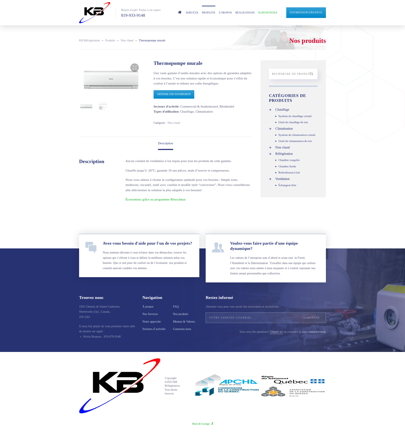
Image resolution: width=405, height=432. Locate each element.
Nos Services (150, 314)
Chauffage (282, 109)
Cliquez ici (276, 331)
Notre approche (151, 321)
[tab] (165, 143)
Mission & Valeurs (184, 321)
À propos (225, 12)
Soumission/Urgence (306, 12)
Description (165, 143)
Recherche (311, 74)
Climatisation (284, 128)
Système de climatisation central (296, 134)
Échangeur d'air (287, 185)
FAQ (176, 306)
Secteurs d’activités (153, 329)
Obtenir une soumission (174, 94)
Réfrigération (284, 153)
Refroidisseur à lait (289, 172)
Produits (208, 12)
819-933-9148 (133, 15)
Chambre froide (287, 166)
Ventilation (282, 179)
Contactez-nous (182, 329)
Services (192, 12)
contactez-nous (317, 331)
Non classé (173, 122)
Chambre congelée (289, 160)
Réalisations (245, 12)
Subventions (267, 12)
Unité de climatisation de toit (295, 141)
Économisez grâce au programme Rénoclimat (155, 199)
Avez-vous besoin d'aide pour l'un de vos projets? (147, 243)
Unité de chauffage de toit (293, 122)
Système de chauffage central (295, 116)
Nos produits (180, 314)
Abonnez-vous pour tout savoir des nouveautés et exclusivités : (243, 306)
